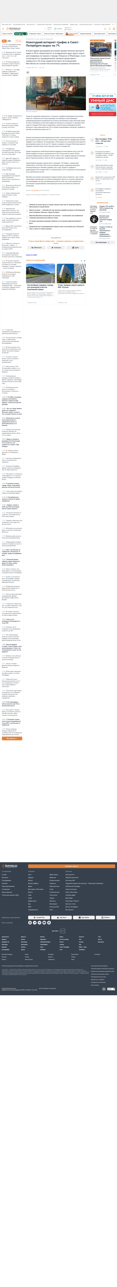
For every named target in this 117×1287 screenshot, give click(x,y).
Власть (30, 892)
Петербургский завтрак (102, 24)
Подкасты (53, 883)
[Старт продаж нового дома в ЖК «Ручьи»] (71, 273)
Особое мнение (55, 880)
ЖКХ (29, 907)
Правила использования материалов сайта (102, 971)
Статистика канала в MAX (10, 895)
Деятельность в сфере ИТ (97, 979)
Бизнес (30, 880)
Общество (53, 877)
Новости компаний (35, 260)
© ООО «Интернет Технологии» (47, 988)
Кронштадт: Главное (72, 901)
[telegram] (35, 922)
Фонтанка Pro (70, 874)
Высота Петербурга (72, 907)
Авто (29, 874)
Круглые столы (71, 904)
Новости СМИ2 (31, 255)
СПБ (9, 41)
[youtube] (44, 922)
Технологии (53, 895)
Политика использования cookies (100, 974)
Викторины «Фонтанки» (36, 889)
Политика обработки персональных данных (102, 968)
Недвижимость (33, 910)
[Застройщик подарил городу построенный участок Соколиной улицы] (40, 273)
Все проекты (70, 910)
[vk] (39, 922)
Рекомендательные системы (98, 977)
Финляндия (53, 904)
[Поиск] (105, 28)
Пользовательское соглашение (99, 966)
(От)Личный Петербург (73, 886)
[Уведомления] (109, 28)
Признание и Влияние (60, 24)
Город (30, 898)
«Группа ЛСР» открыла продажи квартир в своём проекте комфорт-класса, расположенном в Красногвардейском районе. (71, 292)
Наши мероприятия (8, 886)
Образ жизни (54, 874)
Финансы (53, 901)
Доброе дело (32, 901)
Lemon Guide (74, 24)
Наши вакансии (7, 892)
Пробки (58, 29)
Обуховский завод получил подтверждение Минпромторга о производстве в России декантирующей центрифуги (101, 61)
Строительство (54, 892)
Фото (51, 910)
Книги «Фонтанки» (72, 892)
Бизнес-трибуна (33, 883)
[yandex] (49, 922)
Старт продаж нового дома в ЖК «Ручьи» (71, 286)
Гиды (29, 895)
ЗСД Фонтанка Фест (86, 24)
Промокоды (102, 203)
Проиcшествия (54, 886)
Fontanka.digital (70, 895)
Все (4, 41)
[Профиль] (114, 28)
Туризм (52, 898)
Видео (30, 886)
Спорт (51, 889)
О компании (6, 889)
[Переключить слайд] (115, 49)
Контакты (5, 877)
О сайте (4, 874)
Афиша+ (31, 877)
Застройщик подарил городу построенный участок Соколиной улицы (40, 287)
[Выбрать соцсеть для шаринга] (28, 72)
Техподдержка (6, 880)
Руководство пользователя (98, 982)
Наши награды (95, 985)
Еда (29, 904)
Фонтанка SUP (6, 24)
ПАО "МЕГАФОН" (35, 190)
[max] (30, 922)
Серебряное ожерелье (44, 24)
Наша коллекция (71, 889)
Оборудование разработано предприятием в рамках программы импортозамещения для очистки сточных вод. (100, 70)
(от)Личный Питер (19, 24)
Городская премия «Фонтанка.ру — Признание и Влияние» (84, 883)
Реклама (4, 883)
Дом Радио (69, 898)
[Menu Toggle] (3, 28)
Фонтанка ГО (31, 24)
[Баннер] (21, 33)
